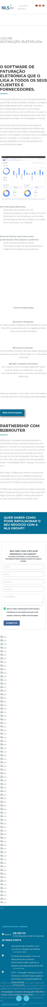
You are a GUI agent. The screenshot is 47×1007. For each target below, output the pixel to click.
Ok (24, 1004)
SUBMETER (11, 623)
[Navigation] (4, 19)
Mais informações (12, 412)
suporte (23, 6)
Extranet (22, 9)
